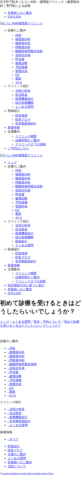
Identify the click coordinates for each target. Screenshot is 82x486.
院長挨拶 (21, 115)
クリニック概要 (26, 136)
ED (17, 75)
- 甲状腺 (13, 372)
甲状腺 (19, 59)
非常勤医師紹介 (26, 123)
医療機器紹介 (24, 98)
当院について (17, 466)
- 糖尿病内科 (16, 356)
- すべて (13, 439)
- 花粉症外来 (16, 368)
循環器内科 (23, 39)
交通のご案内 (17, 454)
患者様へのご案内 (20, 12)
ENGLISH (14, 16)
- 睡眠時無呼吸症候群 (22, 364)
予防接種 (21, 67)
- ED (11, 388)
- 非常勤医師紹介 (19, 421)
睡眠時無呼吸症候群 (29, 51)
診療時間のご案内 (27, 140)
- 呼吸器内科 (16, 360)
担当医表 (21, 94)
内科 (18, 35)
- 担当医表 (15, 413)
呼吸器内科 (23, 47)
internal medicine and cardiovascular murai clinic (28, 473)
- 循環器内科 (16, 352)
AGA (18, 82)
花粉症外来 (23, 55)
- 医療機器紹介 (18, 417)
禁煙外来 (21, 71)
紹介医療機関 (24, 102)
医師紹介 (21, 241)
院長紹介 (14, 446)
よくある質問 (24, 106)
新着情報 (14, 127)
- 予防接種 (15, 380)
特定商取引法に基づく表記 (26, 285)
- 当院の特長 (16, 409)
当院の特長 (23, 90)
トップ (12, 162)
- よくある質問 (18, 425)
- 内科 (11, 348)
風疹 (18, 78)
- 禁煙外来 (15, 384)
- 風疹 (11, 391)
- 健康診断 (15, 376)
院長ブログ (23, 119)
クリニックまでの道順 (30, 144)
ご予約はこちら (18, 148)
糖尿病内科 (23, 43)
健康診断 (21, 63)
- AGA (12, 395)
